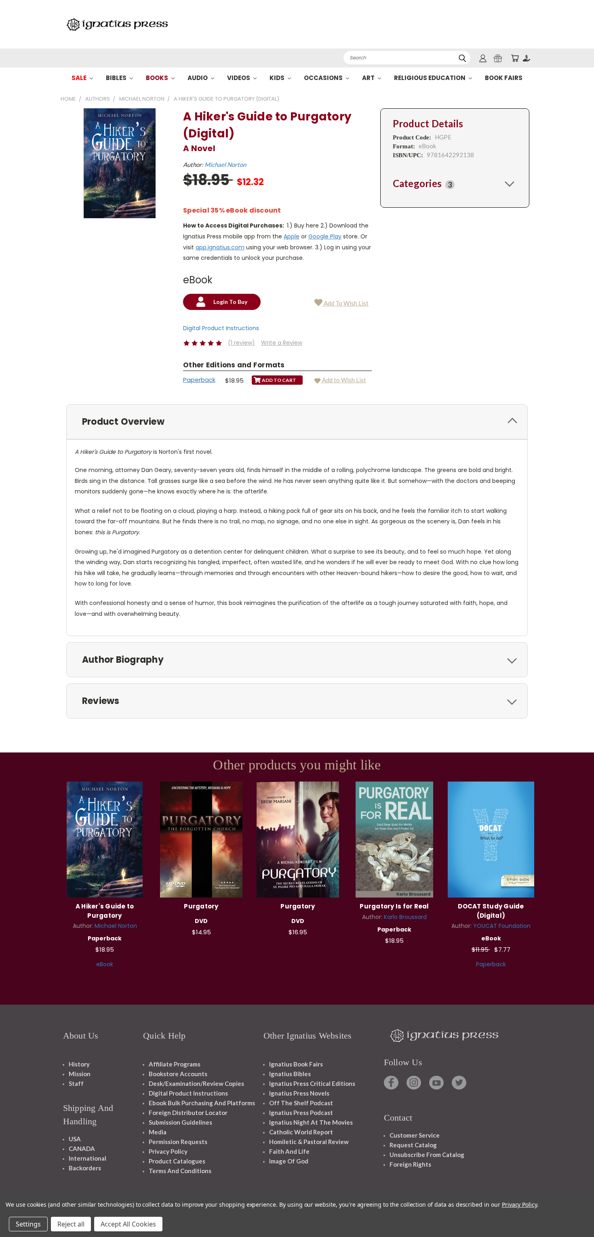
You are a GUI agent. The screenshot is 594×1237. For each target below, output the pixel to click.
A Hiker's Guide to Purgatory (105, 911)
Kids (278, 78)
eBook (104, 964)
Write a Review (281, 343)
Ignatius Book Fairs (296, 1064)
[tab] (455, 183)
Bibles (117, 78)
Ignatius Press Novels (299, 1093)
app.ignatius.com (220, 247)
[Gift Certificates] (498, 58)
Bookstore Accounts (178, 1073)
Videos (239, 78)
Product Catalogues (177, 1161)
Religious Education (430, 78)
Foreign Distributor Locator (188, 1112)
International (87, 1158)
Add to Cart (105, 838)
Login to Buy (491, 838)
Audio (198, 78)
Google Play (324, 236)
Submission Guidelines (180, 1122)
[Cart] (515, 58)
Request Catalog (413, 1144)
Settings (28, 1224)
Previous (573, 1212)
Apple (291, 236)
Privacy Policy (168, 1151)
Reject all (70, 1224)
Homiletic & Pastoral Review (309, 1141)
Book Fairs (503, 78)
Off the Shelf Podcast (301, 1102)
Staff (76, 1083)
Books (157, 78)
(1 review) (241, 343)
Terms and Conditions (180, 1170)
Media (157, 1132)
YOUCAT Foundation (502, 926)
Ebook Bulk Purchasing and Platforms (202, 1102)
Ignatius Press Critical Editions (312, 1083)
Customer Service (415, 1135)
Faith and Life (289, 1151)
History (79, 1064)
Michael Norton (225, 164)
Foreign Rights (410, 1164)
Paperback (199, 379)
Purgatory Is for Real (394, 906)
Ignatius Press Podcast (301, 1112)
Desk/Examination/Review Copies (196, 1083)
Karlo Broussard (405, 917)
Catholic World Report (301, 1132)
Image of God (288, 1161)
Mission (80, 1073)
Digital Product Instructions (221, 328)
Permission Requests (178, 1141)
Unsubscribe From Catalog (427, 1154)
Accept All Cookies (128, 1224)
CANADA (82, 1148)
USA (75, 1138)
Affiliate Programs (174, 1064)
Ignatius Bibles (290, 1073)
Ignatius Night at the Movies (311, 1122)
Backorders (85, 1168)
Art (369, 78)
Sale (80, 78)
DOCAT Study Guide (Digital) (491, 911)
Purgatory (201, 906)
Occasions (324, 78)
